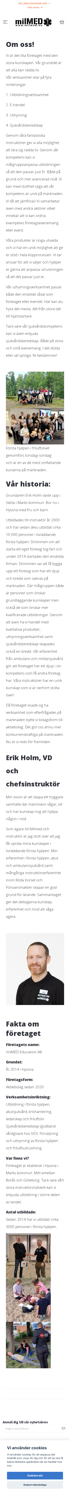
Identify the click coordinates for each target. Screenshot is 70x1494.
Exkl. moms (34, 7)
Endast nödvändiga (35, 1484)
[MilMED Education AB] (35, 31)
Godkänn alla (35, 1475)
